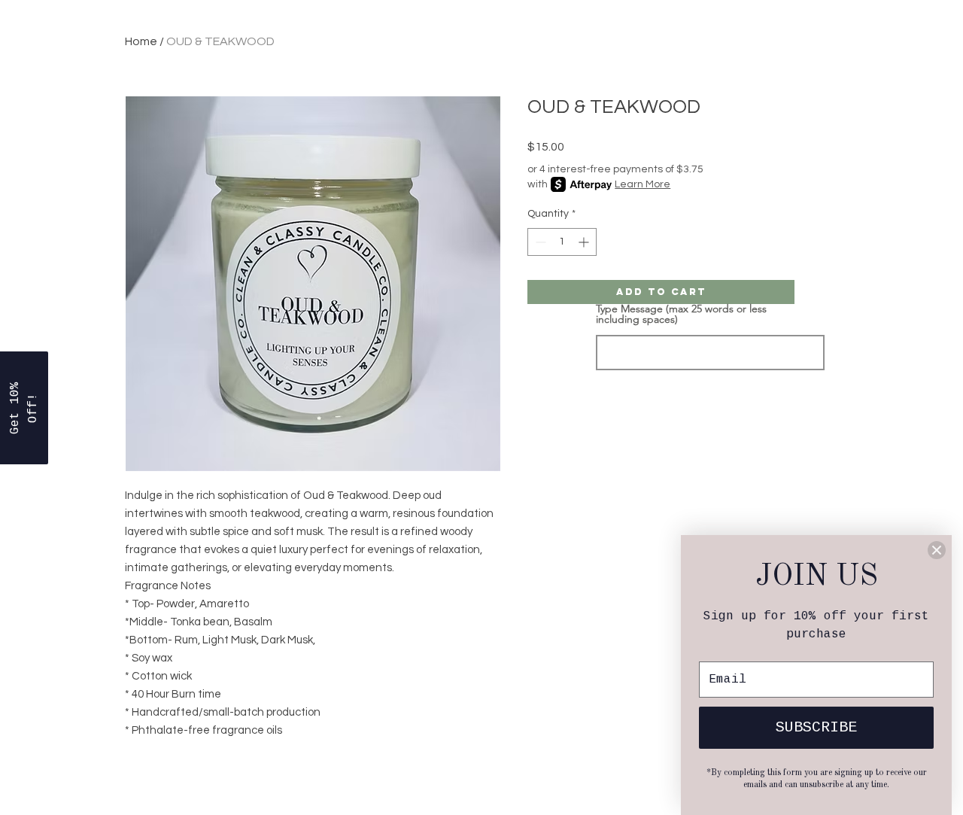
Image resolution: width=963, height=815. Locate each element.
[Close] (937, 550)
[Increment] (585, 242)
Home (141, 41)
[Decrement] (539, 242)
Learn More (642, 184)
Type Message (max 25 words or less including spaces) (681, 313)
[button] (24, 407)
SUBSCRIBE (816, 727)
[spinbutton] (562, 242)
